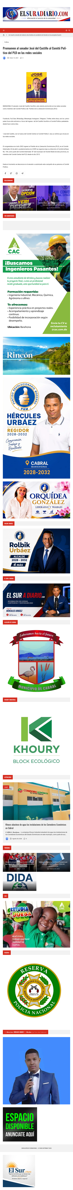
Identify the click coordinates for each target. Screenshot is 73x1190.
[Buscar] (69, 30)
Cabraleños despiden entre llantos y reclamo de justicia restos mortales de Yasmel (32, 35)
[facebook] (5, 173)
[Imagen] (36, 801)
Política (6, 42)
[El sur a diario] (4, 57)
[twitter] (11, 173)
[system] (66, 30)
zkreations (33, 1148)
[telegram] (22, 173)
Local (6, 787)
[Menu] (4, 30)
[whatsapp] (16, 173)
